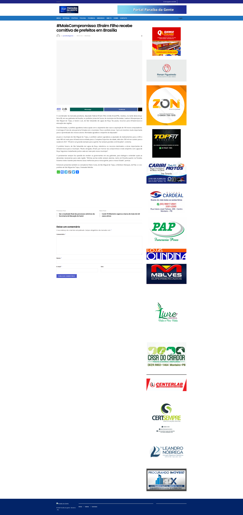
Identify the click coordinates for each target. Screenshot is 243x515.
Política (74, 18)
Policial (83, 18)
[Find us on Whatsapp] (186, 1)
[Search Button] (72, 1)
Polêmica (91, 18)
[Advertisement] (99, 191)
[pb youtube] (152, 9)
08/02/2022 (80, 36)
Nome (59, 258)
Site (102, 266)
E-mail (59, 266)
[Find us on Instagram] (183, 1)
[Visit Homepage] (67, 10)
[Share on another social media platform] (140, 109)
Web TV (109, 18)
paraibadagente (68, 36)
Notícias (66, 18)
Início (58, 18)
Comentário (61, 234)
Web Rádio (101, 18)
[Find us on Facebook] (181, 1)
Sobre (116, 18)
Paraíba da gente (65, 508)
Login (180, 18)
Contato (123, 18)
